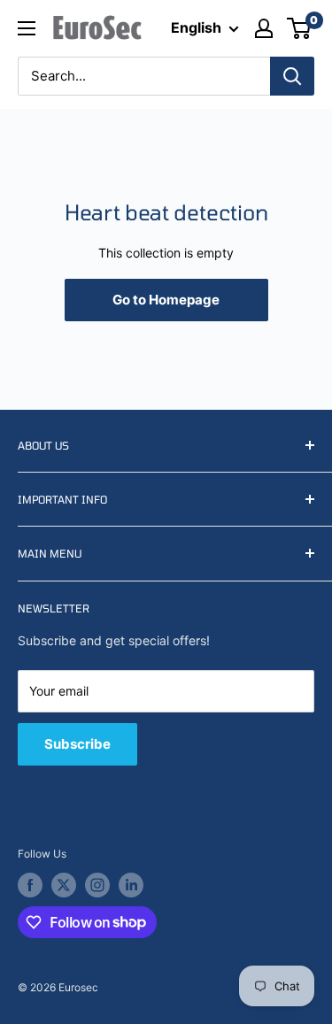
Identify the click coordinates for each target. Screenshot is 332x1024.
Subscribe (77, 743)
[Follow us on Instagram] (97, 885)
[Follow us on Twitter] (63, 885)
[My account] (264, 28)
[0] (300, 28)
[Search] (292, 76)
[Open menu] (26, 28)
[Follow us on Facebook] (30, 885)
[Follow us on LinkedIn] (131, 885)
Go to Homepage (166, 299)
